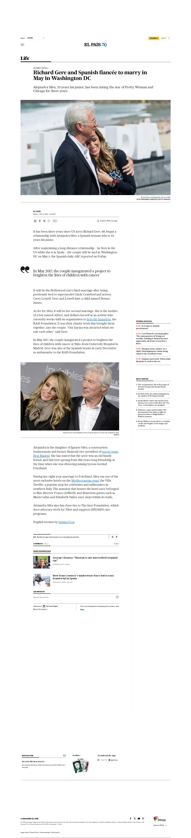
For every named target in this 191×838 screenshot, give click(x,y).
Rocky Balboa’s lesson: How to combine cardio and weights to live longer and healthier (154, 423)
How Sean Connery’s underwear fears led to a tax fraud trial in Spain (83, 577)
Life (25, 58)
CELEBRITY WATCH (40, 68)
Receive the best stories (33, 762)
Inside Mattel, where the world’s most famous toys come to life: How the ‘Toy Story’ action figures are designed (153, 403)
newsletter (27, 756)
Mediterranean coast (85, 480)
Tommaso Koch (58, 564)
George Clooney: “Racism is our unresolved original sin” (85, 559)
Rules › (116, 544)
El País (37, 211)
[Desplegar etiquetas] (117, 597)
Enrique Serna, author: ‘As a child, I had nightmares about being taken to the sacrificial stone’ (152, 351)
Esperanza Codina (59, 582)
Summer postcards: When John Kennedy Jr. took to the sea (153, 360)
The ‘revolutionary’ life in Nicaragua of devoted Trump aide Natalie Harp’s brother (153, 387)
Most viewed (142, 379)
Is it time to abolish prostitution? (147, 327)
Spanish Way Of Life (41, 597)
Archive (76, 755)
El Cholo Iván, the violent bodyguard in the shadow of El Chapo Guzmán (153, 395)
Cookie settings (44, 832)
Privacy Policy (34, 832)
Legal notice (25, 832)
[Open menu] (23, 45)
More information (40, 609)
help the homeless (99, 319)
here (82, 609)
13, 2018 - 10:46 (47, 214)
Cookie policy (55, 832)
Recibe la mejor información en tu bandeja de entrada (58, 537)
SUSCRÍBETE (154, 38)
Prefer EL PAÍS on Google (108, 221)
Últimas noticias (144, 321)
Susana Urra (66, 522)
